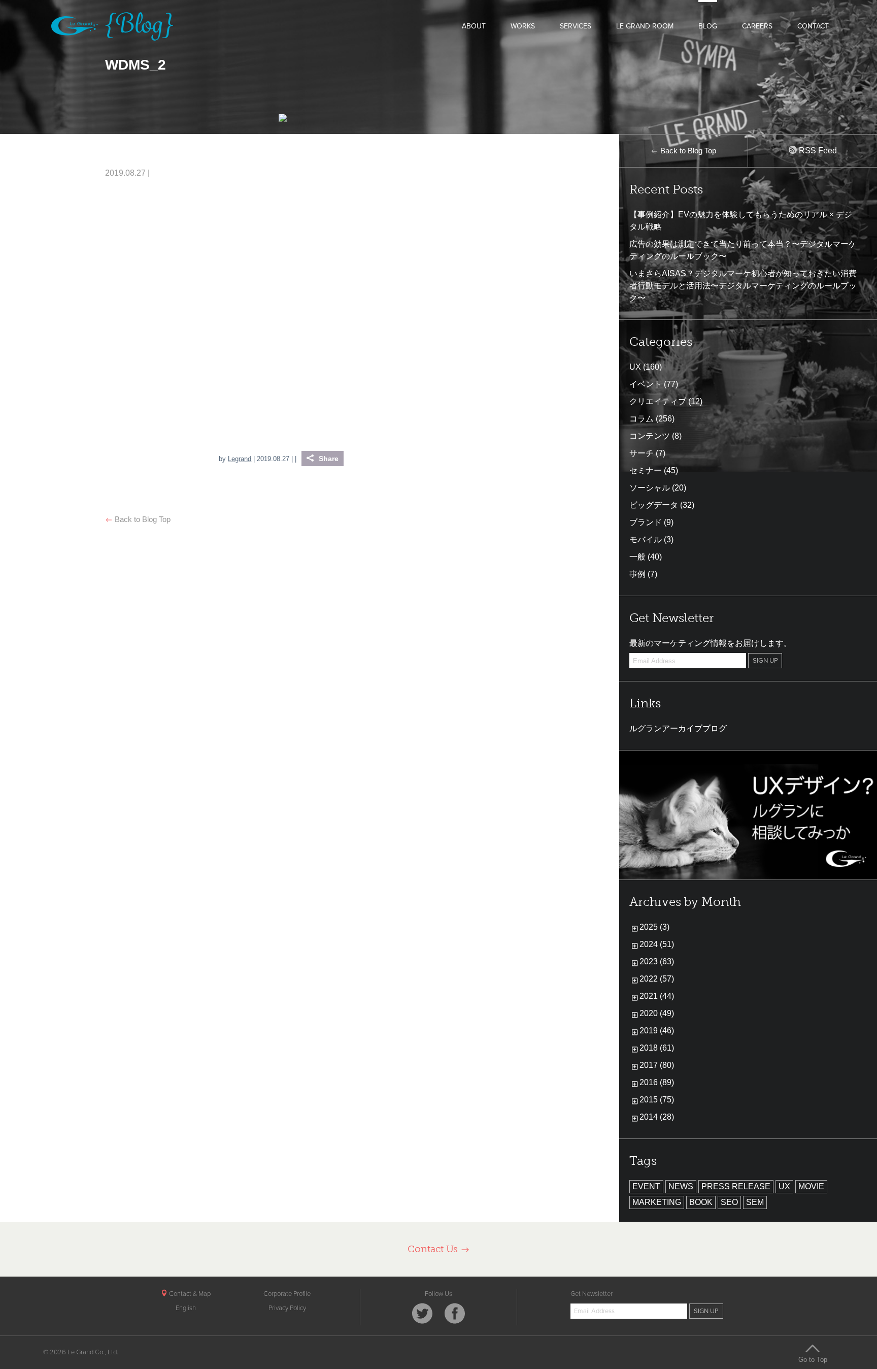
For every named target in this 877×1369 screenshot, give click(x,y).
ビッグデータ (653, 505)
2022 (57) (656, 978)
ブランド (645, 522)
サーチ (641, 453)
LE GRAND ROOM (644, 26)
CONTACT (813, 26)
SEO (729, 1202)
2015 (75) (656, 1099)
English (186, 1308)
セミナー (645, 470)
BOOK (701, 1202)
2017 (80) (656, 1065)
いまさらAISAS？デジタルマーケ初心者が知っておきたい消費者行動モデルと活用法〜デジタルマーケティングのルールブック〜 (743, 285)
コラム (641, 418)
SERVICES (575, 26)
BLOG (707, 26)
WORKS (523, 26)
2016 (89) (656, 1082)
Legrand (239, 459)
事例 (637, 574)
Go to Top (812, 1359)
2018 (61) (656, 1048)
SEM (755, 1202)
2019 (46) (656, 1030)
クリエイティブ (657, 401)
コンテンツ (649, 436)
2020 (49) (656, 1013)
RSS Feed (817, 150)
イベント (645, 384)
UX (635, 367)
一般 (637, 556)
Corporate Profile (287, 1294)
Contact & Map (189, 1294)
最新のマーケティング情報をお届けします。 (710, 643)
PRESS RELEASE (735, 1186)
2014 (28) (656, 1117)
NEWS (680, 1186)
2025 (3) (654, 927)
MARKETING (656, 1202)
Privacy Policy (287, 1308)
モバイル (645, 539)
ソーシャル (649, 487)
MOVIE (811, 1186)
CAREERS (757, 26)
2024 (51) (656, 944)
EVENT (646, 1186)
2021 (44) (656, 996)
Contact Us (434, 1249)
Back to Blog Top (142, 519)
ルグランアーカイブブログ (678, 728)
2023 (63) (656, 961)
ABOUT (474, 26)
